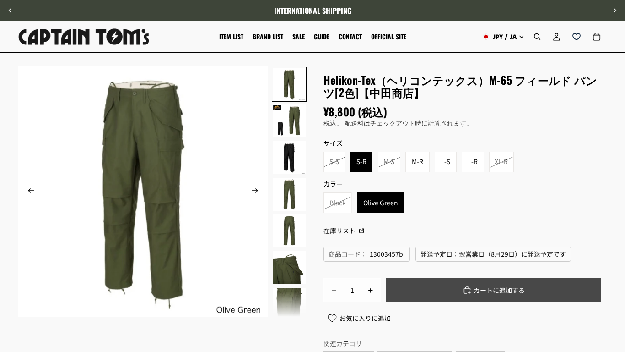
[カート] (597, 37)
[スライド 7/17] (289, 304)
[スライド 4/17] (289, 194)
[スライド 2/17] (289, 121)
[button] (613, 275)
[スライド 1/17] (289, 84)
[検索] (537, 37)
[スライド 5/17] (289, 231)
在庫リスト (340, 230)
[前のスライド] (10, 10)
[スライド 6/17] (289, 267)
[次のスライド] (615, 10)
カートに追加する (499, 290)
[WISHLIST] (576, 37)
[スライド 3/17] (289, 157)
